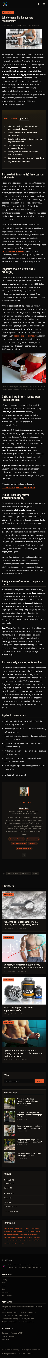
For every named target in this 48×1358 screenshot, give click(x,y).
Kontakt (29, 1354)
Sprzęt (6, 1188)
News (6, 1198)
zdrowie (20, 1231)
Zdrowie (7, 1193)
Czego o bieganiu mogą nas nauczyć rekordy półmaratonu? (29, 1141)
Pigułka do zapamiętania (19, 161)
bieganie (14, 1231)
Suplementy (7, 12)
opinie (30, 1237)
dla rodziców (7, 1243)
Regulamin (5, 1339)
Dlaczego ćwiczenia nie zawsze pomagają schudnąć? (29, 1154)
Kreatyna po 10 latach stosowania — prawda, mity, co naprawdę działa (22, 923)
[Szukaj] (39, 4)
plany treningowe (20, 1243)
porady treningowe (21, 1228)
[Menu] (44, 4)
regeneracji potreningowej (25, 336)
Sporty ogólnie (9, 1211)
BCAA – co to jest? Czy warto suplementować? (18, 1009)
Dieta (6, 1202)
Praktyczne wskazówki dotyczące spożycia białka (23, 153)
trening (35, 873)
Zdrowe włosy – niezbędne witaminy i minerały (18, 1319)
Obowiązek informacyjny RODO (12, 1333)
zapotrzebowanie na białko (14, 251)
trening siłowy (9, 1228)
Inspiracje (7, 1183)
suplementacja (28, 1234)
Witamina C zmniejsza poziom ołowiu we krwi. (18, 1322)
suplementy (24, 1237)
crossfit (20, 1234)
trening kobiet (16, 1237)
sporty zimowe (14, 1240)
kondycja (7, 1231)
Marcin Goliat (24, 808)
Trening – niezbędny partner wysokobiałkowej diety (20, 146)
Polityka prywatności (9, 1336)
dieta (20, 1240)
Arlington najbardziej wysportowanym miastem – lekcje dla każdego (28, 1101)
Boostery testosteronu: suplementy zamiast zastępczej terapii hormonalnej (24, 966)
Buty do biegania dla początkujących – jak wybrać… (19, 1312)
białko (34, 1237)
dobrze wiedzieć (13, 873)
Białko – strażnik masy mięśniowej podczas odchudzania (23, 127)
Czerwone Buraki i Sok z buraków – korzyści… (17, 1315)
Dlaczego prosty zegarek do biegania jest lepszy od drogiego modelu (29, 1114)
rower (13, 1243)
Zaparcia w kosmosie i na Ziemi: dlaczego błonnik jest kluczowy (29, 1127)
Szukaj (39, 1081)
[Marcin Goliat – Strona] (24, 855)
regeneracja (14, 1234)
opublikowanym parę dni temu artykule (18, 487)
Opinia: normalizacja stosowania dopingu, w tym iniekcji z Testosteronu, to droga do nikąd (23, 1053)
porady (30, 1231)
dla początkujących (28, 1240)
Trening (7, 1180)
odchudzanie (26, 873)
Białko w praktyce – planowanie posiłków (26, 158)
